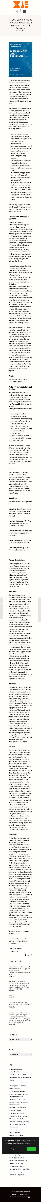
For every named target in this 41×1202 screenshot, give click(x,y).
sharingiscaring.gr (25, 1197)
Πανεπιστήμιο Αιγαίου (16, 1155)
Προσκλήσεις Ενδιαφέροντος (18, 1160)
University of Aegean (15, 1110)
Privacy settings (9, 1149)
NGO (24, 1099)
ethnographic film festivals (17, 1091)
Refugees (12, 1107)
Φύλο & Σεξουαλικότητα (16, 1166)
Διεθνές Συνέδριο (14, 1132)
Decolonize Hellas (14, 1088)
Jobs (19, 1099)
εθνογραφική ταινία (15, 1169)
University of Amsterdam (16, 1113)
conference (23, 1086)
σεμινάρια (21, 1175)
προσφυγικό (20, 1172)
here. (16, 943)
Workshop (12, 1119)
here (12, 934)
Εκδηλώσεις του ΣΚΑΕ (16, 1135)
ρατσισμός (12, 1175)
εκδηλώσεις (27, 1169)
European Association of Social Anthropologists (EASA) (18, 1095)
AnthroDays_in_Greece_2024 (17, 1075)
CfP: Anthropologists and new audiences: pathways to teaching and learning (20, 1004)
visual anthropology (15, 1116)
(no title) (11, 995)
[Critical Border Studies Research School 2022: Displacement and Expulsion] (25, 955)
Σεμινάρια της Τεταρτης (16, 1163)
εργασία (11, 1172)
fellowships (12, 1099)
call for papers (13, 1083)
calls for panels (24, 1083)
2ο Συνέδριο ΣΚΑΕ (14, 1072)
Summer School (13, 951)
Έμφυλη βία (20, 1119)
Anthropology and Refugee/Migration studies (20, 1079)
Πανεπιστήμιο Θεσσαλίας (16, 1158)
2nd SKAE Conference (15, 1069)
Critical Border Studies (15, 948)
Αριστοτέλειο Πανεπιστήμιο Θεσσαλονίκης (17, 1126)
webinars (25, 1116)
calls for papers (14, 1086)
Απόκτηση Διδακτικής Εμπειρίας (19, 1122)
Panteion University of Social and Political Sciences (18, 1104)
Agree (31, 1149)
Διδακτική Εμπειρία (15, 1130)
